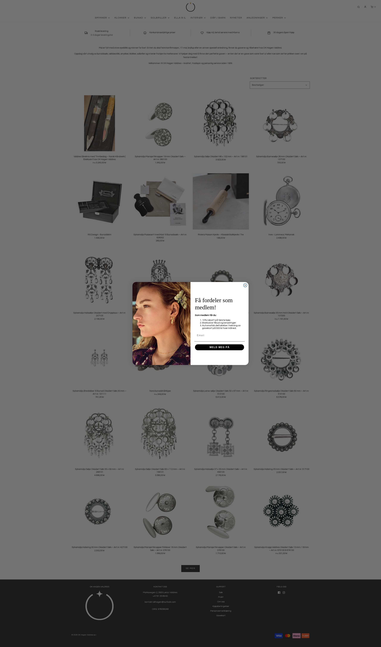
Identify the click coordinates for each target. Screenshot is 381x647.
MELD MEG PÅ (220, 347)
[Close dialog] (245, 285)
